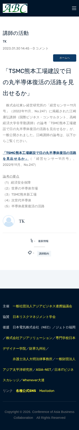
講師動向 (44, 253)
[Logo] (15, 8)
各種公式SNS (26, 391)
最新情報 (43, 241)
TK (5, 41)
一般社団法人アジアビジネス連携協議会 (42, 306)
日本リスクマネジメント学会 (34, 317)
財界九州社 (37, 349)
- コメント (39, 48)
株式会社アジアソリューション (29, 338)
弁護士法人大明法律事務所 (32, 359)
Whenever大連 (33, 380)
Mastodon (46, 391)
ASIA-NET (43, 370)
